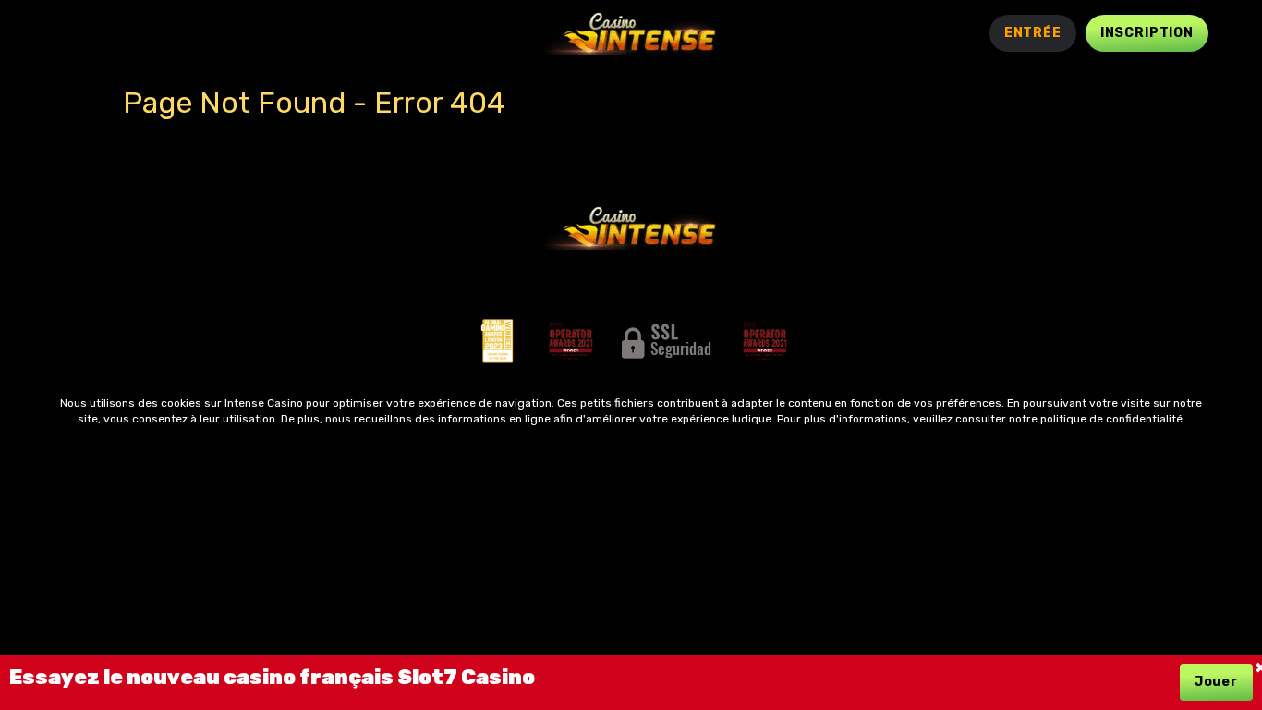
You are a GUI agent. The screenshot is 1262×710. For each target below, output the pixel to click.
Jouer (1216, 682)
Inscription (1147, 33)
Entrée (1033, 33)
